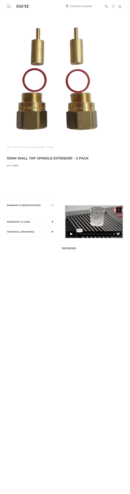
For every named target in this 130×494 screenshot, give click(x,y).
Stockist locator (81, 6)
